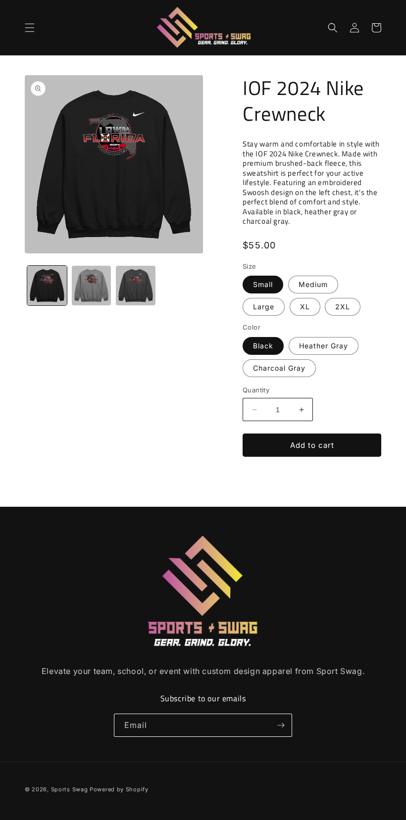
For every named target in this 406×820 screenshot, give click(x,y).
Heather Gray (323, 345)
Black (263, 345)
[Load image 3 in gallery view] (135, 285)
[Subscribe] (281, 725)
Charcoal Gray (279, 368)
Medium (313, 284)
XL (305, 306)
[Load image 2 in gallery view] (91, 285)
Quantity (256, 390)
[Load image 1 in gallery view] (47, 285)
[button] (30, 28)
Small (263, 284)
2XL (342, 306)
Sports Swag (69, 789)
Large (263, 306)
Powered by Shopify (119, 789)
